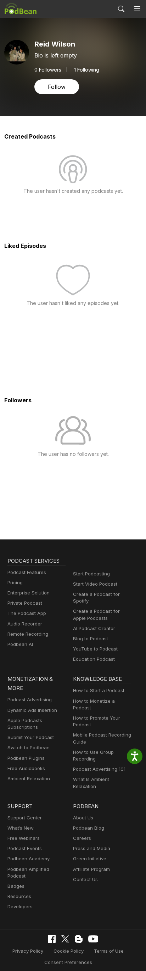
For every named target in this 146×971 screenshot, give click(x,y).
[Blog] (79, 939)
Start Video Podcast (95, 584)
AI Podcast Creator (94, 628)
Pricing (15, 582)
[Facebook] (52, 939)
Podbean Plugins (26, 758)
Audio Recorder (24, 624)
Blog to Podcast (90, 638)
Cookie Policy (69, 951)
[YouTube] (93, 938)
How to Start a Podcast (98, 690)
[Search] (121, 9)
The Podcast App (26, 613)
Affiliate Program (91, 869)
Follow (57, 86)
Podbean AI (20, 644)
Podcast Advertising (29, 699)
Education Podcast (94, 659)
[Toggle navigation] (137, 9)
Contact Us (85, 879)
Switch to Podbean (28, 747)
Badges (15, 886)
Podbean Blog (88, 828)
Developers (20, 906)
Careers (82, 838)
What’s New (20, 828)
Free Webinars (23, 838)
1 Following (86, 69)
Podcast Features (26, 572)
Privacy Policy (27, 951)
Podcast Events (24, 848)
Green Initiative (89, 858)
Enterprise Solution (28, 593)
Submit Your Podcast (30, 737)
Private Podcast (24, 603)
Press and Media (91, 848)
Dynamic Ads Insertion (32, 710)
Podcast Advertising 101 (99, 769)
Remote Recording (27, 634)
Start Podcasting (91, 573)
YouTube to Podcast (95, 649)
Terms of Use (109, 951)
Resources (19, 896)
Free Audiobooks (26, 768)
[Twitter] (65, 939)
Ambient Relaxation (28, 778)
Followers (47, 69)
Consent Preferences (68, 962)
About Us (83, 817)
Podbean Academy (28, 858)
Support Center (24, 817)
